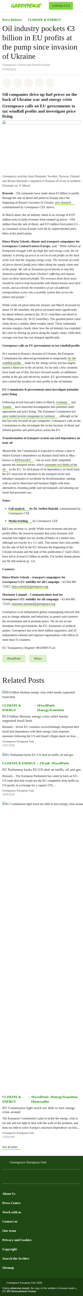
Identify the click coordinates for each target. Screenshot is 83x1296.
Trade (46, 763)
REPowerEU (23, 460)
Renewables (41, 1101)
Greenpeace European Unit (28, 1162)
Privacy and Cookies (17, 1240)
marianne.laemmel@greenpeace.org (33, 604)
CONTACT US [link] (61, 5)
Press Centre (11, 1203)
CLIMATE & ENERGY (44, 20)
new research (63, 202)
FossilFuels (47, 705)
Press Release (12, 20)
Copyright (9, 1249)
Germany (61, 402)
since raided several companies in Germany (28, 416)
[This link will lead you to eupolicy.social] (27, 1178)
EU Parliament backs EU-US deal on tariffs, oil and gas (41, 769)
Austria (6, 407)
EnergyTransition (51, 710)
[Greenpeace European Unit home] (29, 6)
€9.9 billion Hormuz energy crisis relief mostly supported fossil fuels (35, 718)
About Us (8, 1194)
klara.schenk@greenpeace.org (30, 586)
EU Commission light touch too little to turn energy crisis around (38, 1110)
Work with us (11, 1212)
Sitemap (8, 1268)
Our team (9, 1231)
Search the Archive (15, 1258)
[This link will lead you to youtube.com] (20, 1178)
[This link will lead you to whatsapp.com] (35, 1178)
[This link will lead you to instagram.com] (12, 1178)
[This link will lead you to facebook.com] (4, 1178)
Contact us (10, 1221)
